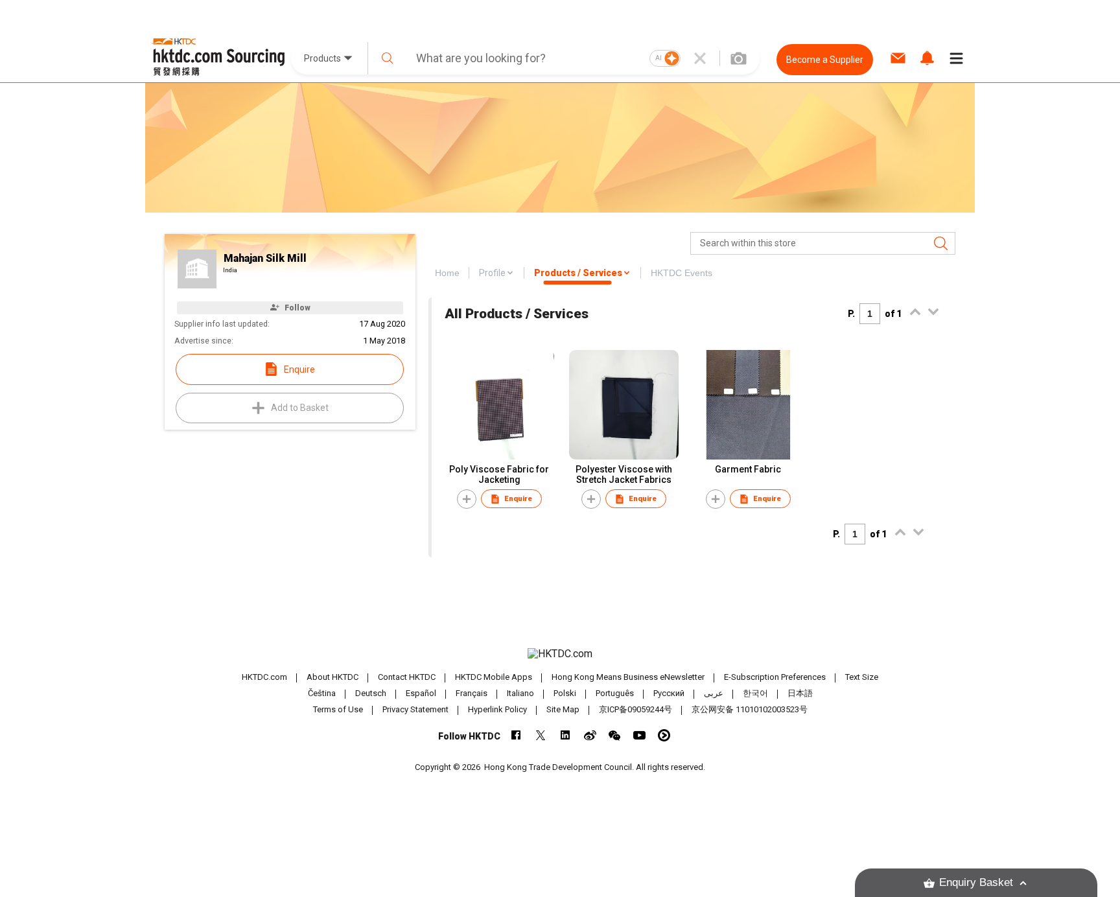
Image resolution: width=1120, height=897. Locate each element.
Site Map (562, 709)
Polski (565, 693)
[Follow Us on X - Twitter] (541, 735)
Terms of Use (338, 709)
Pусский (668, 693)
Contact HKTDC (407, 677)
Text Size (861, 677)
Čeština (322, 693)
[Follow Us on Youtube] (639, 735)
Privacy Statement (415, 709)
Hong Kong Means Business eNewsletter (628, 677)
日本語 (800, 693)
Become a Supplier (824, 59)
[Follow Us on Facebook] (516, 735)
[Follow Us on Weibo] (590, 735)
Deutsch (370, 693)
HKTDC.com (264, 677)
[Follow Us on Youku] (664, 735)
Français (471, 693)
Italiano (520, 693)
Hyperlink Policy (497, 709)
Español (421, 693)
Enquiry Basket (976, 882)
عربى (713, 693)
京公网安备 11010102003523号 (750, 709)
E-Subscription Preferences (775, 677)
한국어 (755, 693)
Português (615, 693)
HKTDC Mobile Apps (493, 677)
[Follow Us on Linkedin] (565, 735)
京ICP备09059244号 (635, 709)
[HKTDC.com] (560, 654)
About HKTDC (332, 677)
